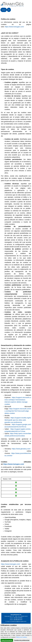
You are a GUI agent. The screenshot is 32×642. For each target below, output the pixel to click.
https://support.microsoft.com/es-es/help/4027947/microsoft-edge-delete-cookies (18, 411)
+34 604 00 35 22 (17, 619)
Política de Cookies (21, 637)
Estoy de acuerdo (7, 640)
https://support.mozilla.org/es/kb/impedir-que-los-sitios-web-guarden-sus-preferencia (18, 420)
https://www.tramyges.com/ (14, 27)
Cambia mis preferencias (21, 640)
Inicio (3, 10)
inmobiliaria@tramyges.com (18, 621)
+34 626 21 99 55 (17, 618)
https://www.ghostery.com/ (21, 449)
